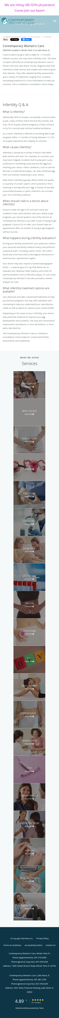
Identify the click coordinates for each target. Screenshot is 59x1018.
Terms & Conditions (12, 945)
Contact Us (51, 945)
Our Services (35, 37)
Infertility (47, 37)
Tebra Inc (29, 938)
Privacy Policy (42, 938)
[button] (54, 21)
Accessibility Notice (33, 945)
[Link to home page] (23, 21)
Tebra (41, 1008)
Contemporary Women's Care (14, 37)
